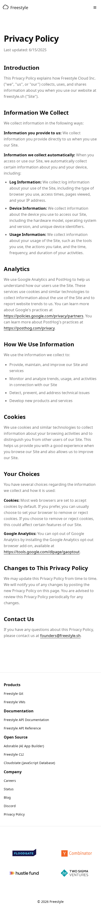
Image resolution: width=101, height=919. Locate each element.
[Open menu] (95, 7)
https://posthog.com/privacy (29, 328)
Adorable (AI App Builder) (24, 746)
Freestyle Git (13, 693)
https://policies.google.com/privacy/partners (43, 316)
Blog (7, 797)
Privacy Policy (14, 814)
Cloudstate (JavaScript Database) (29, 763)
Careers (10, 780)
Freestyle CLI (14, 754)
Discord (10, 806)
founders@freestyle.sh (60, 635)
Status (9, 789)
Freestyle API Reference (22, 728)
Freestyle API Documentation (26, 720)
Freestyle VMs (14, 702)
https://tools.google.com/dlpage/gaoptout (42, 551)
